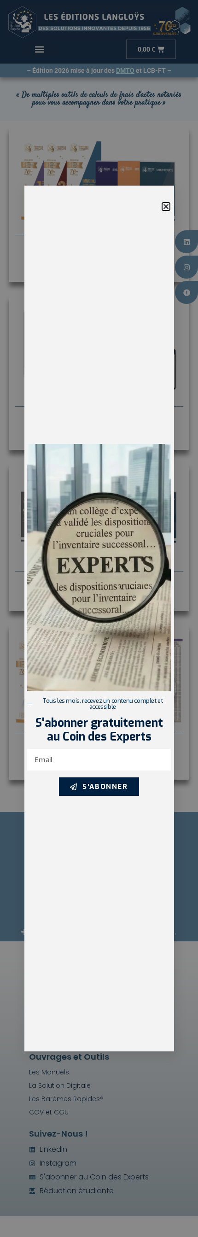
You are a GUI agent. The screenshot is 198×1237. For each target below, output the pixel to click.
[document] (99, 618)
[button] (166, 206)
